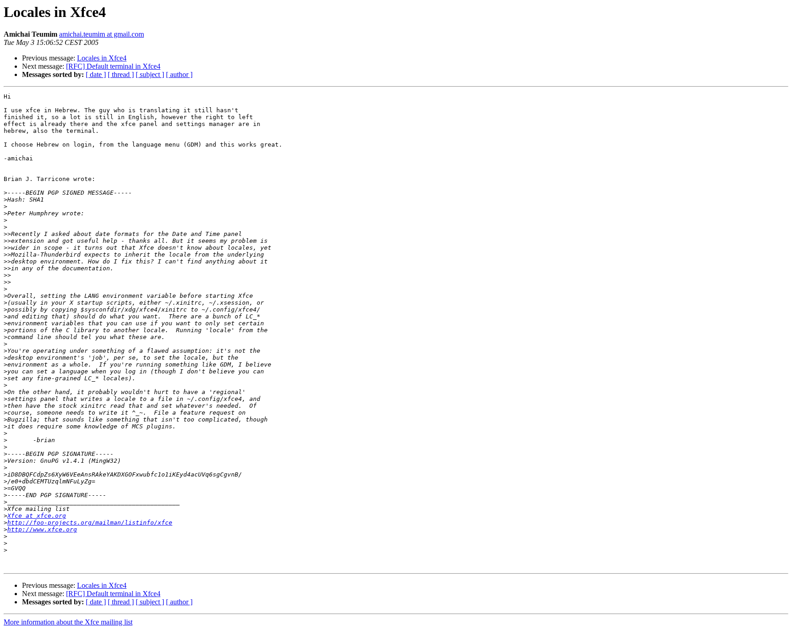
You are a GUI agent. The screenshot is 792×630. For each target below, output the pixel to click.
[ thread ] (121, 74)
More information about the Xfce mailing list (68, 622)
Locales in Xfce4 (101, 58)
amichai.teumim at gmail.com (101, 34)
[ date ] (96, 74)
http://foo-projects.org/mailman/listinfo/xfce (89, 522)
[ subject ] (150, 74)
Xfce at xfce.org (36, 515)
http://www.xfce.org (42, 529)
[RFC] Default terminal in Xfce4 (113, 66)
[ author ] (179, 74)
